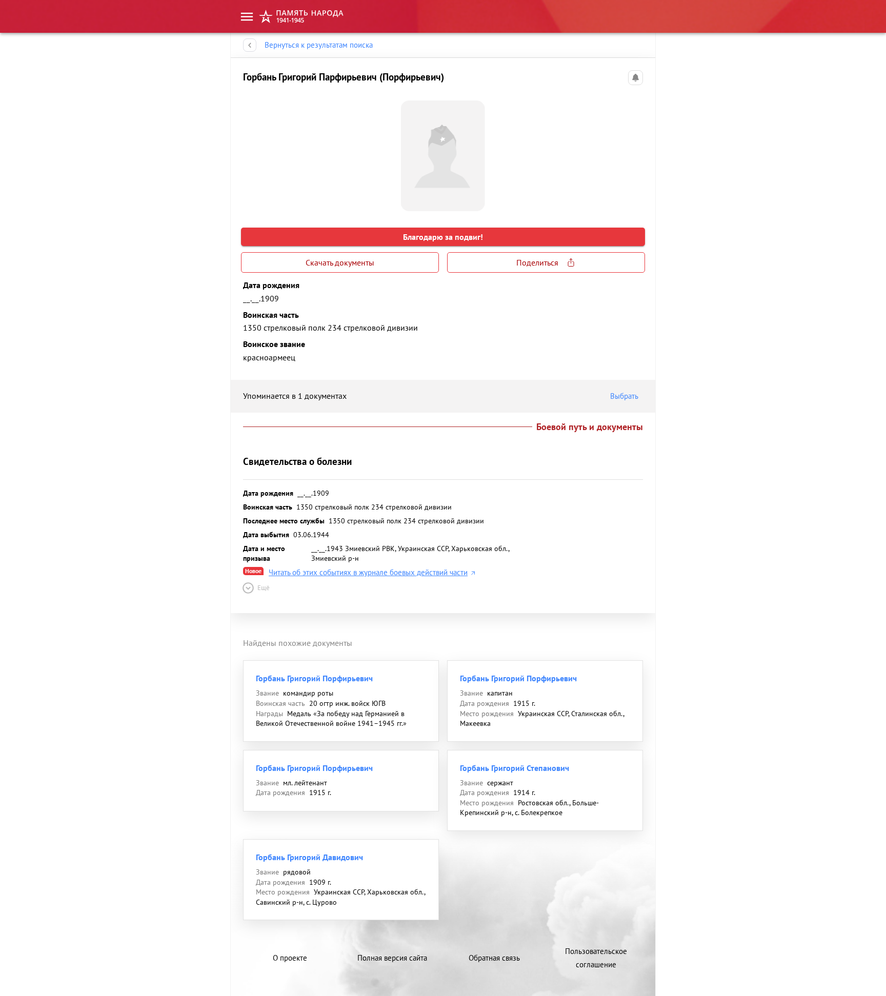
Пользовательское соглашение (596, 957)
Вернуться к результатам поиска (319, 45)
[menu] (247, 17)
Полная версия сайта (392, 958)
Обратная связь (494, 958)
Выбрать (624, 396)
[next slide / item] (635, 152)
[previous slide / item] (251, 152)
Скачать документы (340, 262)
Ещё (263, 587)
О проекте (290, 958)
